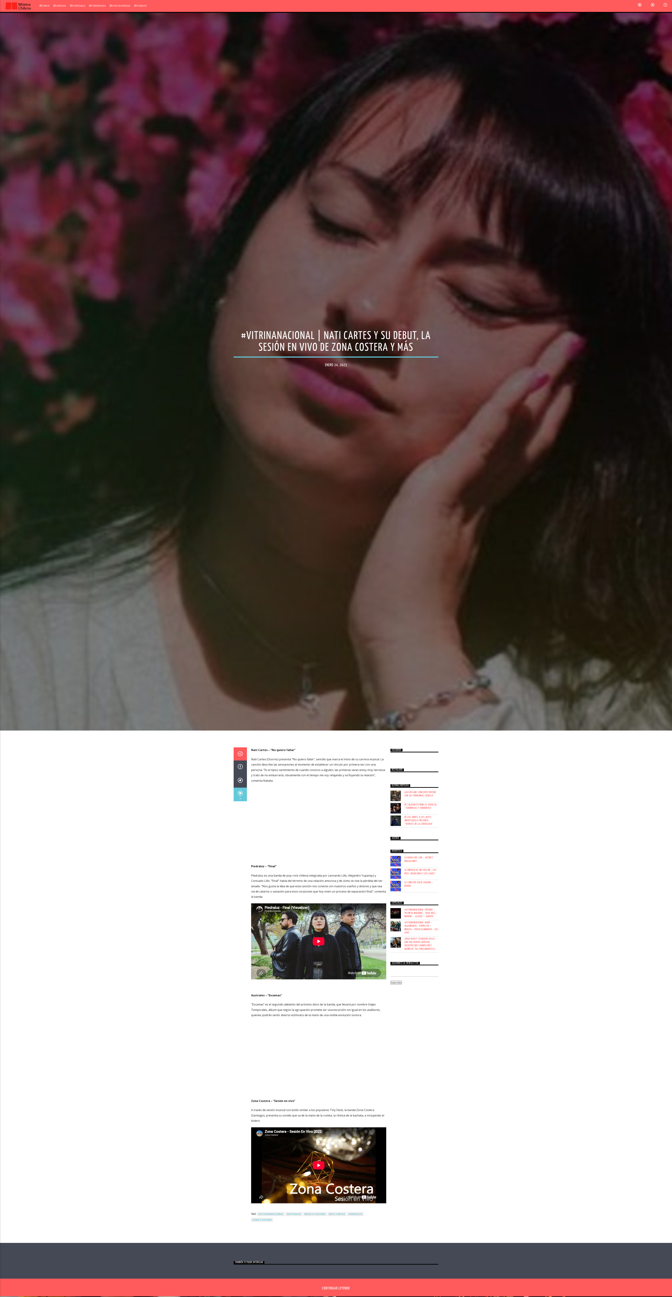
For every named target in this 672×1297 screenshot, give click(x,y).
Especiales (79, 6)
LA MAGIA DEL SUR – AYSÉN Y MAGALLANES (418, 859)
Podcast (142, 6)
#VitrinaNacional (271, 1214)
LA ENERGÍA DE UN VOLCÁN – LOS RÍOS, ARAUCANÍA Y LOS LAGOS (420, 872)
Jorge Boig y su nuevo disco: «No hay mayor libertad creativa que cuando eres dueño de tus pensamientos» (420, 944)
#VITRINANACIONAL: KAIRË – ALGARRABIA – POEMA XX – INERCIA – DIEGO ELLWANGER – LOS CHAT (421, 927)
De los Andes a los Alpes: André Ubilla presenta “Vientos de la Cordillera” (418, 820)
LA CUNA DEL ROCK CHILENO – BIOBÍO (418, 884)
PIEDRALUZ (355, 1214)
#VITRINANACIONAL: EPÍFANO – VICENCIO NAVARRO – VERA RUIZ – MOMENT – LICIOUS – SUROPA (421, 913)
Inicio (46, 6)
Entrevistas (99, 6)
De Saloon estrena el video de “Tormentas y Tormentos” (420, 806)
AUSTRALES (294, 1214)
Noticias (61, 6)
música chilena (315, 1214)
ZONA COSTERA (262, 1219)
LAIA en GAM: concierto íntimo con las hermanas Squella (420, 794)
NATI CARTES (337, 1214)
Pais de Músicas (122, 6)
